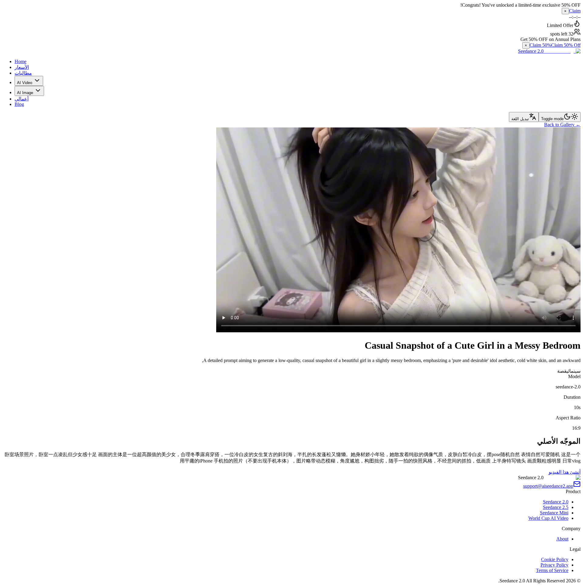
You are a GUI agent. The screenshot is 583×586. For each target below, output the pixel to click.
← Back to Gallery (562, 124)
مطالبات (23, 73)
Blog (19, 104)
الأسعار (22, 67)
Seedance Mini (554, 512)
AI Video (24, 82)
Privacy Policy (554, 564)
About (562, 538)
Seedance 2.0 (555, 501)
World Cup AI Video (548, 518)
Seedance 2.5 (555, 507)
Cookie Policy (554, 559)
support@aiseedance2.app (548, 486)
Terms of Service (552, 570)
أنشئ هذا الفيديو (565, 472)
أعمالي (22, 98)
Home (20, 61)
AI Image (25, 92)
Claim (575, 10)
